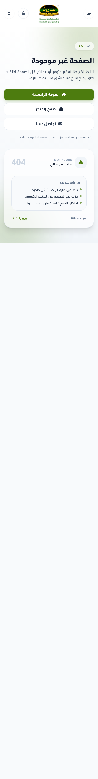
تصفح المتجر (46, 109)
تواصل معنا (46, 124)
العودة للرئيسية (46, 94)
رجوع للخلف (19, 218)
